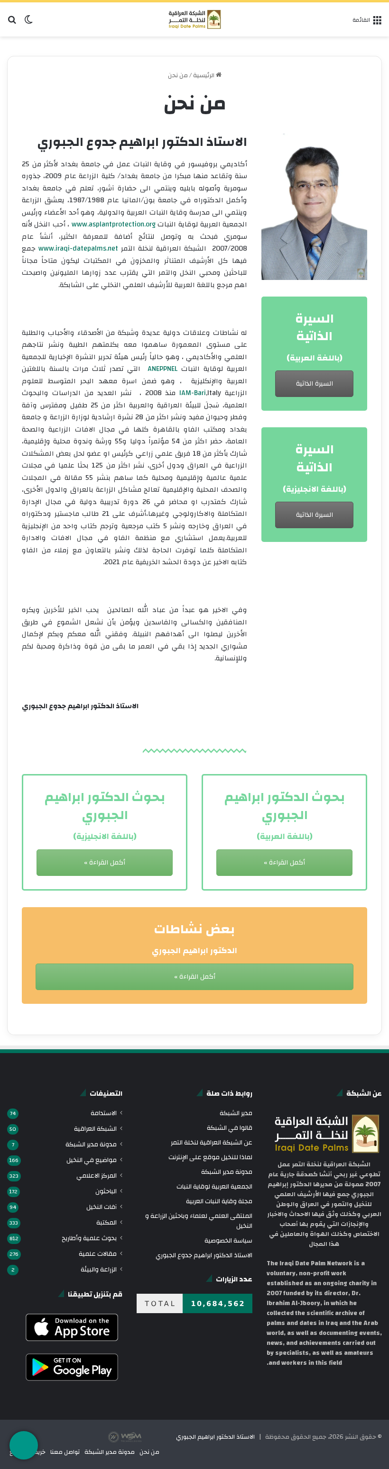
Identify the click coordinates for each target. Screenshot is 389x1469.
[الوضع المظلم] (28, 23)
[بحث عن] (12, 23)
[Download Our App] (72, 1344)
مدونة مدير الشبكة (226, 1172)
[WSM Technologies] (141, 1436)
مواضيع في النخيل (91, 1160)
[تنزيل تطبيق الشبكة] (23, 1445)
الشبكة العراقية (95, 1129)
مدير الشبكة (236, 1113)
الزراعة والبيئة (99, 1269)
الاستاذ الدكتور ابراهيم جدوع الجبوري (204, 1255)
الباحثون (106, 1191)
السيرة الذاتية (314, 384)
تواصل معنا (65, 1452)
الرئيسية (204, 75)
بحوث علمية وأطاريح (89, 1238)
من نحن (149, 1452)
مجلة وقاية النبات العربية (219, 1201)
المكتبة (106, 1222)
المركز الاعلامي (96, 1176)
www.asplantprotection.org (114, 224)
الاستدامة (104, 1113)
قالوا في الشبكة (229, 1128)
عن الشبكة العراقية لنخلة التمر (211, 1142)
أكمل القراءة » (104, 862)
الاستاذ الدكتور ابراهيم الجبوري (215, 1436)
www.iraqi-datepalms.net (78, 248)
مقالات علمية (98, 1254)
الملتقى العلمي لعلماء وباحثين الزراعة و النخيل (198, 1221)
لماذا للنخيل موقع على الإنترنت (210, 1157)
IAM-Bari (192, 393)
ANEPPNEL (162, 368)
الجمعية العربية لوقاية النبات (214, 1186)
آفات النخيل (101, 1207)
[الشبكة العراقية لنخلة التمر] (194, 19)
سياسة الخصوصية (228, 1240)
